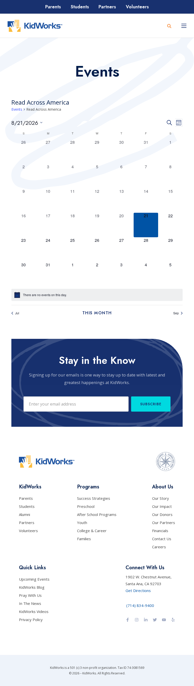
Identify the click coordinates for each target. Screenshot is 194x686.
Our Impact (162, 506)
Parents (53, 7)
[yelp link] (173, 620)
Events (16, 109)
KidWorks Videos (33, 611)
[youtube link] (164, 620)
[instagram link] (137, 620)
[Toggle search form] (169, 26)
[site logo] (35, 26)
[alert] (97, 295)
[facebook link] (128, 620)
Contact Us (161, 538)
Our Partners (163, 522)
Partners (107, 7)
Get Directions (138, 590)
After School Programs (96, 514)
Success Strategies (93, 498)
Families (84, 538)
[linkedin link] (146, 620)
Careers (159, 546)
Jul (17, 313)
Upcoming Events (34, 579)
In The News (30, 603)
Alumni (24, 514)
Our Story (160, 498)
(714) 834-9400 (140, 605)
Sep (176, 313)
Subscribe (150, 404)
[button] (183, 26)
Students (80, 7)
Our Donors (162, 514)
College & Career (92, 530)
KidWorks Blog (31, 587)
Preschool (85, 506)
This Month (97, 313)
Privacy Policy (31, 619)
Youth (82, 522)
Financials (160, 530)
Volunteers (137, 7)
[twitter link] (155, 620)
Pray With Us (30, 595)
